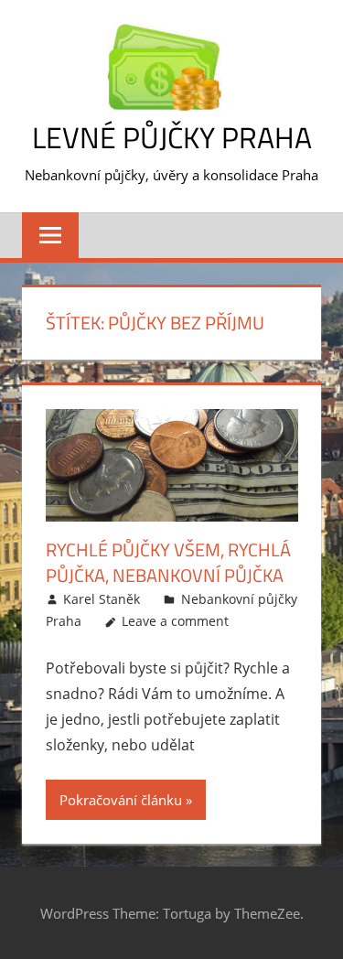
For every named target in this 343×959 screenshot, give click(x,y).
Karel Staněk (101, 599)
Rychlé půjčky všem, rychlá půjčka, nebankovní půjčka (168, 562)
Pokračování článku (120, 800)
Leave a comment (175, 621)
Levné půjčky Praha (172, 137)
